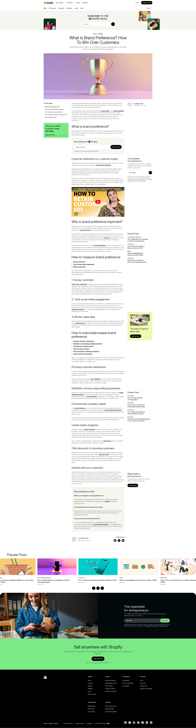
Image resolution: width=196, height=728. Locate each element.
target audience (118, 111)
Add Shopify (133, 485)
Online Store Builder (111, 706)
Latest (76, 8)
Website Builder (109, 709)
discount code (104, 454)
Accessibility (91, 711)
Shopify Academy (110, 688)
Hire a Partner (109, 686)
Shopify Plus (143, 686)
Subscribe (165, 620)
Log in (137, 2)
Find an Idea (52, 8)
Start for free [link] (116, 147)
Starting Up (61, 8)
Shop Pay (142, 683)
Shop (141, 680)
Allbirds (107, 501)
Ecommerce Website (111, 711)
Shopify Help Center (111, 683)
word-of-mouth (85, 230)
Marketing (69, 8)
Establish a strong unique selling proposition (87, 344)
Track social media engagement (83, 264)
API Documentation (128, 683)
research (107, 238)
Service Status (92, 694)
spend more (107, 441)
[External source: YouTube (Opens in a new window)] (134, 722)
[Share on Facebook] (115, 540)
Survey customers (79, 262)
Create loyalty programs (81, 349)
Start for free (147, 2)
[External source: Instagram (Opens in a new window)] (138, 722)
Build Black (91, 709)
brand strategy (92, 396)
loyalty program (89, 429)
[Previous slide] (93, 588)
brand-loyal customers (103, 165)
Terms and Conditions (151, 626)
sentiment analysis (78, 309)
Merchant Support (110, 680)
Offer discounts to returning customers (86, 351)
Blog (45, 8)
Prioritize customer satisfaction (83, 341)
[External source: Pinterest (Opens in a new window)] (151, 722)
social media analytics (100, 524)
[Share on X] (119, 540)
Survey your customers (79, 284)
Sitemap (89, 723)
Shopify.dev (126, 680)
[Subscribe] (113, 24)
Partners (90, 686)
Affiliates (90, 688)
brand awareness (100, 245)
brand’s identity (80, 408)
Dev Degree (126, 686)
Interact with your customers (82, 354)
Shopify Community (110, 691)
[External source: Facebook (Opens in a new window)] (125, 722)
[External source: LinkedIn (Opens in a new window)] (147, 722)
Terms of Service (68, 723)
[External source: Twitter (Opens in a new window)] (129, 722)
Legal (89, 691)
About (89, 680)
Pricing (78, 2)
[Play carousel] (98, 588)
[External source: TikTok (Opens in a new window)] (142, 722)
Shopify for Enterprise (146, 688)
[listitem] (98, 570)
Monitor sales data (79, 267)
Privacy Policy (142, 181)
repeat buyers (80, 323)
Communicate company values (83, 346)
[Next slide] (102, 588)
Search (149, 8)
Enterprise (85, 2)
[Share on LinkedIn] (123, 540)
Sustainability (91, 706)
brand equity (105, 111)
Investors (90, 683)
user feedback (96, 379)
